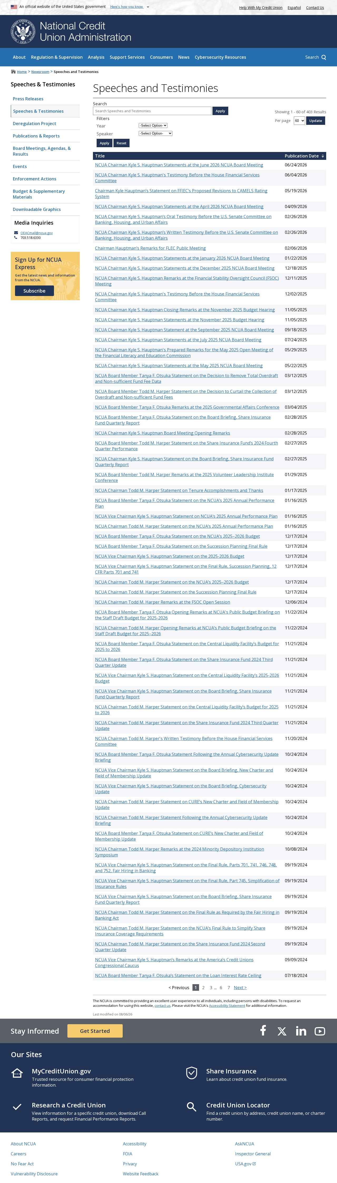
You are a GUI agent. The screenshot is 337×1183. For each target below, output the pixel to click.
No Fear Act (22, 1164)
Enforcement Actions (34, 179)
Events (20, 166)
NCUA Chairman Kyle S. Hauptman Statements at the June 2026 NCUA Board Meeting (179, 165)
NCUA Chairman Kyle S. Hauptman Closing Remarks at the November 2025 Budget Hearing (185, 310)
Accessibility (134, 1144)
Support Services (127, 57)
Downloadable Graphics (37, 209)
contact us (163, 1005)
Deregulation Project (34, 123)
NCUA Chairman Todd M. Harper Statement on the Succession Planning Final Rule (175, 592)
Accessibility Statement (227, 1005)
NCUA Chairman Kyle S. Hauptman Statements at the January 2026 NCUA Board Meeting (182, 258)
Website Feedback (140, 1174)
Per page (283, 120)
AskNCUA (244, 1144)
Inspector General (253, 1154)
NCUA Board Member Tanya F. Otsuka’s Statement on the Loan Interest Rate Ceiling (178, 975)
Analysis (96, 57)
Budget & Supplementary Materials (39, 194)
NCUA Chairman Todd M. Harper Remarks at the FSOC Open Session (162, 602)
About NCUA (23, 1144)
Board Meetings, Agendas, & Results (42, 151)
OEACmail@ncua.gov (37, 232)
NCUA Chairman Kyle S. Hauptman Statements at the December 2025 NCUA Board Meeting (185, 268)
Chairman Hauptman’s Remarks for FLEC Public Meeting (150, 248)
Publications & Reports (36, 136)
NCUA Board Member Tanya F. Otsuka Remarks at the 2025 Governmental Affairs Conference (187, 407)
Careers (18, 1154)
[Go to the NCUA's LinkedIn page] (301, 1031)
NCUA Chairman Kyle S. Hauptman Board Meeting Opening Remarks (162, 433)
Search (100, 104)
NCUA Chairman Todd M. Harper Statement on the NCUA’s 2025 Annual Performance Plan (184, 526)
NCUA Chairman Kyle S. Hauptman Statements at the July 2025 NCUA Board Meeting (178, 340)
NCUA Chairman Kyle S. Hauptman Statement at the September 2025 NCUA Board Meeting (184, 330)
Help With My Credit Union (260, 7)
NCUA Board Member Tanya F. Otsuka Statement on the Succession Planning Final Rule (181, 546)
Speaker (105, 134)
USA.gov (243, 1164)
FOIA (127, 1154)
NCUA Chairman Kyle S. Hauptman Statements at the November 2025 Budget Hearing (179, 320)
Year (101, 126)
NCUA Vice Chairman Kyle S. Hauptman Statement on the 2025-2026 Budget (169, 556)
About (19, 57)
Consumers (161, 57)
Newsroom (40, 71)
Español (294, 7)
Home (22, 71)
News (184, 57)
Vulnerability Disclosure (34, 1174)
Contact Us (315, 7)
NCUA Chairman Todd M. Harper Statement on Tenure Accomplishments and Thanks (179, 490)
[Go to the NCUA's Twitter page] (282, 1031)
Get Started (95, 1030)
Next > (240, 987)
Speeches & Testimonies (38, 111)
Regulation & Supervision (57, 57)
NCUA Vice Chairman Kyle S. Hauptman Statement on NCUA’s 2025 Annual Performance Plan (186, 516)
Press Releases (28, 99)
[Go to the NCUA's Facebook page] (263, 1031)
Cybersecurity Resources (220, 57)
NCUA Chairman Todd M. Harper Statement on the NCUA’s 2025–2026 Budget (172, 582)
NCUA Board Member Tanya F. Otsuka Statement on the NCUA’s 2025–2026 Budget (177, 536)
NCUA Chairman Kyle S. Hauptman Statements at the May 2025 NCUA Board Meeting (179, 365)
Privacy (130, 1164)
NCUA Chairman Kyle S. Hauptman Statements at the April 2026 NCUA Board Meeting (179, 206)
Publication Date (302, 156)
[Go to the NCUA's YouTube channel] (320, 1031)
